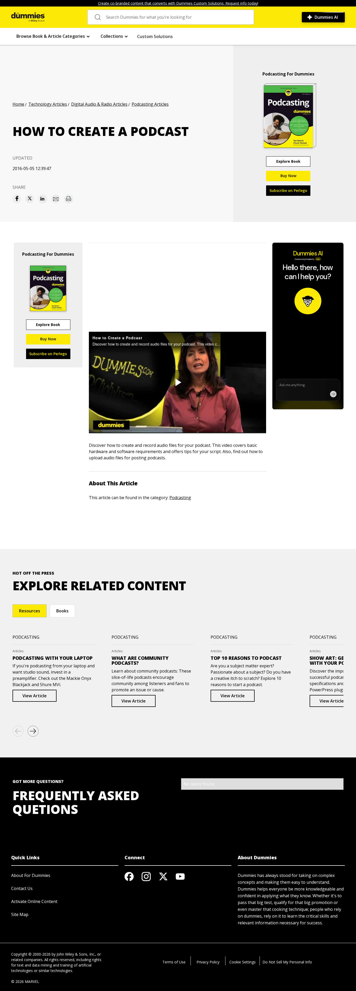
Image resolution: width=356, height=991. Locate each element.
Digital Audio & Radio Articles (99, 104)
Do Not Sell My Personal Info (287, 961)
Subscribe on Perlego (288, 190)
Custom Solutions (155, 36)
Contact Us (22, 888)
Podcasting (180, 497)
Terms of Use (174, 961)
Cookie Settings (242, 961)
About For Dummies (30, 875)
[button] (53, 36)
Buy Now (288, 175)
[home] (28, 17)
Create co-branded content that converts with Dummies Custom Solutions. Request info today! (178, 3)
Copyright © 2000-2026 (31, 954)
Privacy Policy (208, 961)
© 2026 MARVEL (25, 981)
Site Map (19, 914)
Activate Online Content (34, 901)
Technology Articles (47, 104)
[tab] (30, 610)
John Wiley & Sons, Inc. (76, 954)
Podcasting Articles (150, 104)
